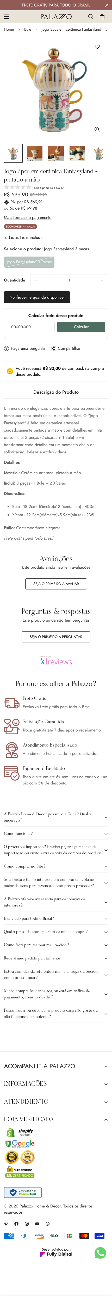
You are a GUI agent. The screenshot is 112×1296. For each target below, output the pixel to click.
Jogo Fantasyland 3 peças (29, 263)
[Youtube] (37, 1224)
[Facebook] (16, 1224)
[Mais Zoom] (97, 129)
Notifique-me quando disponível (37, 297)
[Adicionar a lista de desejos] (97, 47)
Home (9, 29)
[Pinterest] (6, 1224)
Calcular (81, 327)
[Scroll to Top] (102, 1268)
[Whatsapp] (48, 1224)
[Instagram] (27, 1224)
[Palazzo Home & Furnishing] (56, 16)
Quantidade (14, 280)
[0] (102, 17)
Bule (27, 29)
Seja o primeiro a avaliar (56, 583)
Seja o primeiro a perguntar (56, 636)
